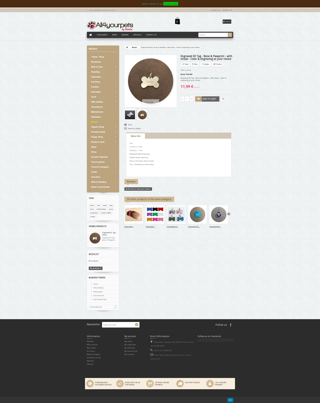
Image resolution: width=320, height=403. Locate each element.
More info (135, 136)
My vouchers (129, 354)
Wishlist (94, 254)
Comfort (95, 86)
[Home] (90, 35)
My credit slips (130, 344)
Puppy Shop (97, 136)
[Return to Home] (127, 47)
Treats (94, 171)
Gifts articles (97, 101)
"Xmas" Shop (97, 56)
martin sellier (106, 213)
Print (130, 124)
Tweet (186, 64)
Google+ (206, 64)
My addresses (129, 348)
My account (130, 336)
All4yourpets (97, 291)
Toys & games (98, 161)
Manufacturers (97, 277)
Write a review (186, 70)
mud (92, 209)
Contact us (215, 10)
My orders (128, 341)
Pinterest (218, 64)
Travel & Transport (100, 166)
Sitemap (90, 364)
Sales (93, 146)
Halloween (96, 116)
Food (93, 96)
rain (98, 205)
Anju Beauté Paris (99, 299)
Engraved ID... (173, 227)
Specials (90, 341)
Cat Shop (95, 81)
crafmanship (101, 209)
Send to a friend (134, 128)
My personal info (130, 351)
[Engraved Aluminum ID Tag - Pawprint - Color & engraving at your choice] (133, 214)
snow (111, 209)
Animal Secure (98, 295)
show (92, 205)
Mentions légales (93, 354)
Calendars (96, 76)
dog (111, 205)
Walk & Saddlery (99, 181)
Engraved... (129, 227)
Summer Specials (99, 156)
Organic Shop (97, 126)
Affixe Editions (98, 288)
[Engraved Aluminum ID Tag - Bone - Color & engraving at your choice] (155, 214)
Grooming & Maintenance (97, 109)
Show (93, 151)
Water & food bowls (100, 186)
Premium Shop (98, 131)
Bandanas (96, 61)
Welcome (90, 361)
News (114, 35)
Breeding (95, 71)
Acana (95, 284)
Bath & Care (97, 66)
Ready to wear (98, 141)
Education (96, 91)
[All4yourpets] (110, 25)
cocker (92, 216)
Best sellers (91, 348)
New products (92, 344)
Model (183, 74)
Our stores (91, 351)
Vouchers (95, 176)
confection (94, 213)
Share (195, 64)
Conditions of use (94, 357)
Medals (94, 121)
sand (105, 205)
